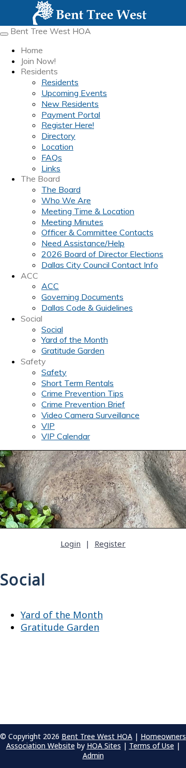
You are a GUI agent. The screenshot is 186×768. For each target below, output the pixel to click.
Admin (93, 755)
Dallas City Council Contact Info (99, 265)
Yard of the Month (74, 339)
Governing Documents (82, 297)
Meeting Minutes (72, 222)
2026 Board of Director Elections (102, 254)
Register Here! (67, 125)
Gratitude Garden (72, 350)
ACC (29, 275)
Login (70, 543)
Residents (39, 71)
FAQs (51, 157)
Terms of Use (151, 745)
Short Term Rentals (77, 383)
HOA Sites (104, 745)
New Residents (70, 104)
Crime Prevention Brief (83, 404)
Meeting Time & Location (87, 211)
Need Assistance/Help (83, 243)
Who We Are (66, 200)
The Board (40, 178)
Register (110, 543)
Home (32, 50)
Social (31, 318)
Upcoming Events (74, 93)
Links (50, 168)
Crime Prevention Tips (82, 393)
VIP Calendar (65, 436)
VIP (48, 426)
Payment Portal (70, 114)
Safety (33, 361)
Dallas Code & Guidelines (87, 307)
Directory (58, 136)
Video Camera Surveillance (90, 415)
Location (57, 146)
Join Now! (38, 61)
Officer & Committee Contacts (97, 232)
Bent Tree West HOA (50, 31)
